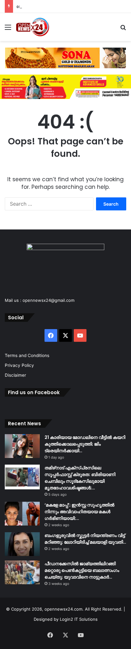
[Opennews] (33, 26)
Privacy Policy (19, 365)
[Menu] (8, 29)
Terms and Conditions (27, 355)
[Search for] (123, 29)
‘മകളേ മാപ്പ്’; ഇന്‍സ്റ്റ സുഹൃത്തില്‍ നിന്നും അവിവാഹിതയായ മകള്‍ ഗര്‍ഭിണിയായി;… (79, 511)
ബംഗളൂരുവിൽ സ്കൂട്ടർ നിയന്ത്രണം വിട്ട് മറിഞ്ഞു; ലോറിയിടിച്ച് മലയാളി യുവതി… (85, 538)
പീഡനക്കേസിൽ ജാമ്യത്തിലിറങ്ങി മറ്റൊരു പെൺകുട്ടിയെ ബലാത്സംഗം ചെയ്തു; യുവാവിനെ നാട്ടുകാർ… (82, 570)
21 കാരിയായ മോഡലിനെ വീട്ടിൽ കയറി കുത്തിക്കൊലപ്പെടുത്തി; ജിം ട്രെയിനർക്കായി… (85, 444)
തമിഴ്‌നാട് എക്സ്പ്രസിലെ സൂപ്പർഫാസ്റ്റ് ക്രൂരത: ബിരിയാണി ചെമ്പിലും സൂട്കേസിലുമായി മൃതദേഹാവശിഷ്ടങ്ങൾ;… (80, 478)
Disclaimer (15, 375)
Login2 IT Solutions (79, 619)
